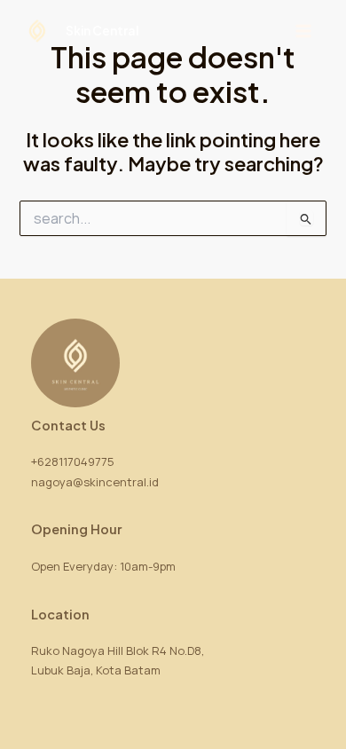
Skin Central (102, 30)
